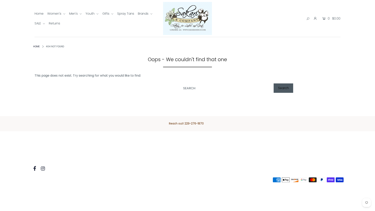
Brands (143, 13)
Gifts (106, 13)
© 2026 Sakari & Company (51, 180)
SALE (38, 23)
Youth (90, 13)
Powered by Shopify (89, 180)
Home (39, 13)
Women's (54, 13)
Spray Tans (125, 13)
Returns (54, 23)
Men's (74, 13)
